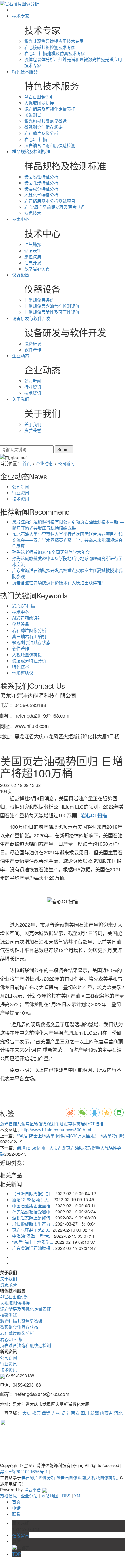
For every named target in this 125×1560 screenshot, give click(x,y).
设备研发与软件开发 (31, 318)
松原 (36, 1413)
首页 (26, 463)
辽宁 (65, 1413)
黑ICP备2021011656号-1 (24, 1471)
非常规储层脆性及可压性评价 (51, 312)
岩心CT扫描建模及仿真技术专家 (54, 53)
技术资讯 (32, 393)
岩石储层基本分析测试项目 (49, 201)
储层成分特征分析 (41, 189)
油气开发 (32, 262)
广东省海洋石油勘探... (33, 1248)
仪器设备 (20, 275)
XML (78, 1496)
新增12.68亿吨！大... (32, 1199)
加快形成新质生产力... (33, 1224)
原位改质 (32, 256)
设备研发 (32, 343)
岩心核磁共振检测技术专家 (49, 47)
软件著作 (32, 349)
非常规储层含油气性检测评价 (51, 306)
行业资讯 (32, 387)
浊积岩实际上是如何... (33, 1218)
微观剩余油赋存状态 (43, 127)
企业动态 (20, 355)
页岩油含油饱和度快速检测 (49, 145)
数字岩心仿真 (37, 269)
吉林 (56, 1413)
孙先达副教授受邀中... (33, 1212)
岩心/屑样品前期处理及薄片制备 (54, 207)
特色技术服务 (25, 71)
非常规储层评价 (39, 300)
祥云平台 (32, 1489)
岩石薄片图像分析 (41, 133)
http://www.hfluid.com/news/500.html (56, 1129)
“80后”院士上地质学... (32, 1242)
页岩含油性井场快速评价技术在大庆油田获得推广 (59, 582)
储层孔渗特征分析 (41, 183)
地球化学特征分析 (41, 195)
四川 (85, 1413)
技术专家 (20, 16)
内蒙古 (106, 1413)
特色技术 (32, 213)
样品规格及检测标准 (31, 151)
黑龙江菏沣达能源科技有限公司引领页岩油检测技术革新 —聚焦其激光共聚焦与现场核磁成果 (68, 525)
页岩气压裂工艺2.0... (32, 1230)
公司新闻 (32, 381)
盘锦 (46, 1413)
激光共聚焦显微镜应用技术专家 (54, 41)
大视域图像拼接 (39, 103)
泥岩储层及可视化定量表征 (49, 109)
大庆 (26, 1413)
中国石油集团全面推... (33, 1205)
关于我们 (20, 399)
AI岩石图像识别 (39, 97)
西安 (75, 1413)
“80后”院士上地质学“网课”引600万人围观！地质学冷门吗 (70, 1136)
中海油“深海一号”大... (32, 1236)
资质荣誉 (32, 430)
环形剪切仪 (22, 673)
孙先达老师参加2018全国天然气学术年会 (51, 552)
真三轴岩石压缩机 (29, 636)
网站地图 (49, 1496)
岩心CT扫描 (35, 139)
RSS (66, 1496)
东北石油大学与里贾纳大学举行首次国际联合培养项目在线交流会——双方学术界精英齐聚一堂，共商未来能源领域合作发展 (67, 540)
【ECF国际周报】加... (33, 1193)
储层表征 (32, 250)
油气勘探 (32, 244)
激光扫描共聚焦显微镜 (45, 121)
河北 (118, 1413)
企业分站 (29, 1496)
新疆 (94, 1413)
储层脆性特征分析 (41, 176)
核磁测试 (32, 115)
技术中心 (20, 219)
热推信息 (8, 1496)
